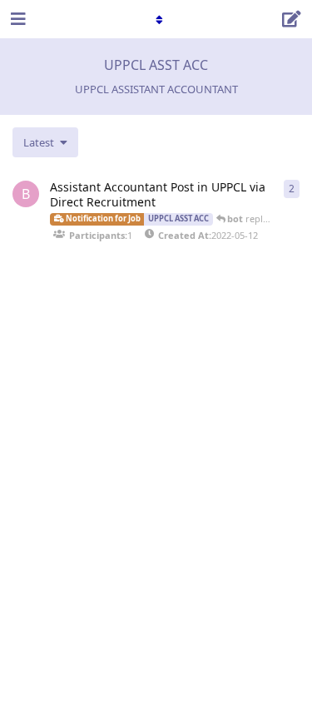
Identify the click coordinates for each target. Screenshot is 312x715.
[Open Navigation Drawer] (16, 19)
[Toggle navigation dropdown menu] (156, 19)
